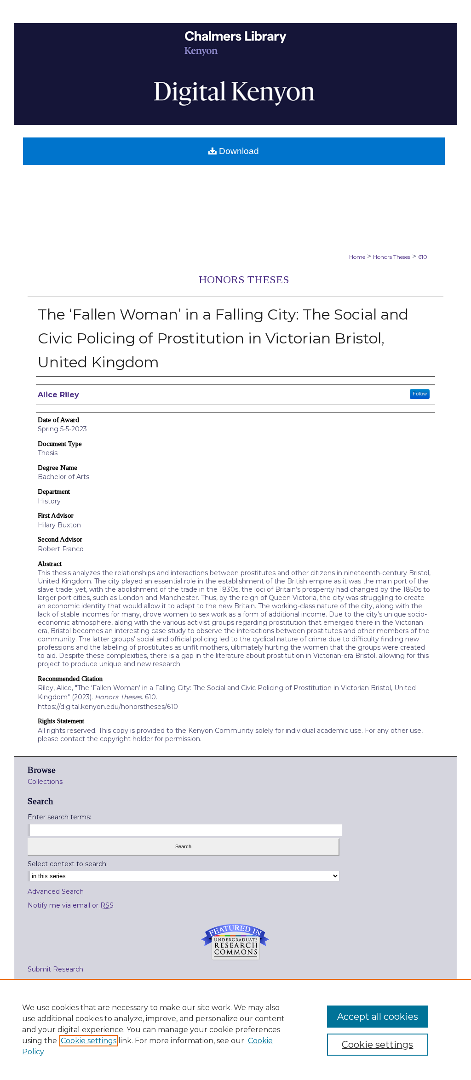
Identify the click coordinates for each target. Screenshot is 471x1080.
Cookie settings (88, 1040)
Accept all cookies (377, 1016)
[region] (235, 1029)
